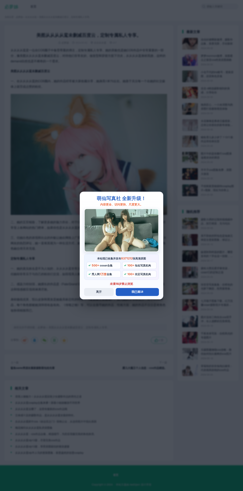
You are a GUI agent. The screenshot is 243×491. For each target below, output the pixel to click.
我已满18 (137, 291)
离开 (99, 291)
